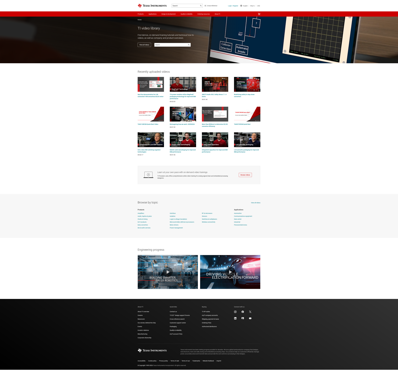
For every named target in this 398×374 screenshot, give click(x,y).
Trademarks (196, 361)
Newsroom (141, 319)
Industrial (237, 222)
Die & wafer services (144, 228)
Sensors (204, 216)
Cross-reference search (177, 319)
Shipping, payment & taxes (210, 319)
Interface (173, 213)
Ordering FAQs (206, 323)
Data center (237, 219)
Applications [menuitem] (153, 14)
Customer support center (178, 323)
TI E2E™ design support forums (180, 315)
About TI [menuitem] (217, 14)
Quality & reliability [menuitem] (186, 14)
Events (140, 326)
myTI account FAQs (176, 334)
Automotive (237, 213)
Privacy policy (163, 361)
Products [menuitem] (141, 14)
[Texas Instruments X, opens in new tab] (250, 312)
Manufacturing (142, 334)
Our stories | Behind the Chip (147, 323)
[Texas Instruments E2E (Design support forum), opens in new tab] (242, 319)
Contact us (173, 311)
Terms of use (186, 361)
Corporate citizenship (144, 338)
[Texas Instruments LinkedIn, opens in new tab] (235, 319)
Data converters (143, 225)
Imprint (219, 361)
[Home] (152, 6)
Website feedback (208, 361)
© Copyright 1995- (145, 365)
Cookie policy (152, 361)
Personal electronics (240, 225)
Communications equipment (243, 216)
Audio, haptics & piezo (145, 216)
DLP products (142, 222)
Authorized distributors (209, 326)
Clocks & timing (142, 219)
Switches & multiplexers (209, 219)
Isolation (172, 216)
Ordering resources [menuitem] (203, 14)
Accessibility (142, 361)
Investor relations (143, 330)
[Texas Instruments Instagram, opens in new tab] (235, 312)
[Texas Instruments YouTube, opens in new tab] (250, 319)
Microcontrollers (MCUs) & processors (182, 222)
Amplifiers (141, 213)
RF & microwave (207, 213)
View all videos (144, 45)
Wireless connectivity (208, 222)
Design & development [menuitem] (168, 14)
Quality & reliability (176, 330)
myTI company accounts (210, 315)
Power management (176, 228)
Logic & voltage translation (178, 219)
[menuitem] (259, 14)
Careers (140, 315)
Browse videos (245, 175)
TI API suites (206, 311)
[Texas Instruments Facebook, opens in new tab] (242, 312)
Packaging (173, 326)
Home (139, 20)
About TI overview (143, 311)
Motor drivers (174, 225)
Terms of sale (174, 361)
